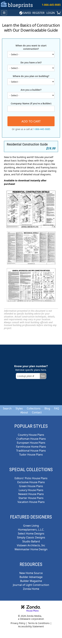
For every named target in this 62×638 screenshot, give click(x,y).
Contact (37, 412)
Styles (19, 408)
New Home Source (31, 573)
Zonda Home (31, 589)
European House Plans (31, 442)
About (24, 412)
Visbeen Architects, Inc (31, 545)
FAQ (56, 408)
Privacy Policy (18, 623)
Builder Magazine (31, 581)
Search (7, 408)
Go (43, 376)
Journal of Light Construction (31, 585)
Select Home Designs (31, 533)
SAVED (27, 13)
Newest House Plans (31, 494)
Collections (34, 408)
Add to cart (31, 121)
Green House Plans (31, 486)
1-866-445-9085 (51, 5)
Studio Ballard (31, 541)
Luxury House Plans (31, 490)
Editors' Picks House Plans (31, 478)
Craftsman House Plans (31, 439)
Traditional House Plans (31, 450)
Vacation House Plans (31, 502)
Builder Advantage (31, 577)
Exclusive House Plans (31, 482)
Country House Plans (31, 435)
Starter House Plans (31, 498)
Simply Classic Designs (31, 537)
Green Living (31, 525)
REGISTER (38, 13)
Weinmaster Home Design (31, 549)
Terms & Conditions (39, 623)
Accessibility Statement (31, 626)
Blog (47, 408)
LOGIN (50, 13)
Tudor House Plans (31, 454)
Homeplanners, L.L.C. (31, 529)
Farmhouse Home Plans (31, 446)
